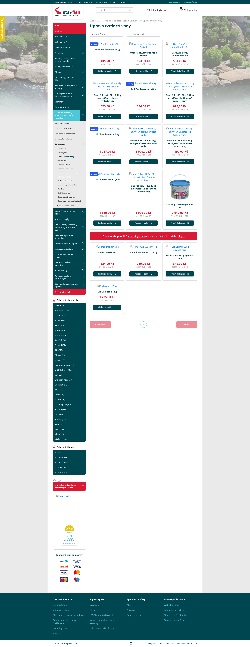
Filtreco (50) (60, 355)
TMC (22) (59, 414)
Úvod (92, 21)
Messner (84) (60, 335)
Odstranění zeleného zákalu (65, 133)
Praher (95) (60, 330)
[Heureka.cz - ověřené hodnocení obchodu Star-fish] (69, 535)
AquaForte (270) (62, 310)
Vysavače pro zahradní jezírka (65, 212)
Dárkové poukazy (62, 47)
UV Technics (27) (62, 384)
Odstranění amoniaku (65, 169)
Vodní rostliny (61, 270)
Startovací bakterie (62, 123)
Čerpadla (59, 53)
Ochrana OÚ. (191, 643)
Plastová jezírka (62, 107)
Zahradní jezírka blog (174, 610)
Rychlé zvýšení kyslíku (65, 181)
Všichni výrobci (61, 439)
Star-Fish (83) (60, 340)
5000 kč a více (61, 472)
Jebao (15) (59, 434)
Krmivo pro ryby (62, 219)
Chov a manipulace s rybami (64, 255)
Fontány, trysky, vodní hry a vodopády (65, 59)
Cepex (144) (60, 315)
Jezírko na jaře (61, 36)
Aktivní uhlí (62, 161)
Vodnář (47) (60, 360)
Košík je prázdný (189, 10)
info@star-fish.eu (190, 2)
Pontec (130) (60, 320)
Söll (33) (58, 375)
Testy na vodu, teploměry (64, 206)
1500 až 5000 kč (62, 467)
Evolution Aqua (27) (63, 379)
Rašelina (61, 189)
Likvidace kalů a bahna (63, 139)
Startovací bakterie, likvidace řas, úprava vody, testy (64, 115)
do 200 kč (59, 452)
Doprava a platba (101, 2)
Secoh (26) (59, 394)
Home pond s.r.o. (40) (64, 365)
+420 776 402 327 (174, 2)
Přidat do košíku (105, 71)
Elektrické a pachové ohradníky (64, 236)
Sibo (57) (59, 350)
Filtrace (58, 72)
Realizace (122, 2)
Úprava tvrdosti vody (66, 156)
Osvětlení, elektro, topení (66, 243)
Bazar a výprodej (62, 292)
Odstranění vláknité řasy (64, 128)
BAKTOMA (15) (61, 429)
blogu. (181, 236)
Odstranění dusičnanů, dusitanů (69, 173)
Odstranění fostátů (64, 165)
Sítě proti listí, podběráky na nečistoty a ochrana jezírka (66, 227)
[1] (130, 10)
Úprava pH (62, 148)
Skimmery (59, 101)
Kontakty (113, 2)
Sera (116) (59, 325)
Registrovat (162, 10)
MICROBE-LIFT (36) (63, 370)
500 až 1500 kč (61, 462)
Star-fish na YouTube (174, 620)
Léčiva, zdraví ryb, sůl (64, 249)
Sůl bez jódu (62, 152)
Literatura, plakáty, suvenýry (63, 263)
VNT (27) (58, 389)
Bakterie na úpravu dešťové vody (70, 201)
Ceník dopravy (60, 628)
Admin (161, 643)
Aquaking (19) (61, 419)
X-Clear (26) (60, 399)
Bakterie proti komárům (66, 197)
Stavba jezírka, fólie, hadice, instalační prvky (65, 95)
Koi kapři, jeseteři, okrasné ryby (63, 277)
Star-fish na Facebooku (175, 615)
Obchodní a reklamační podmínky (69, 615)
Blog (130, 2)
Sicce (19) (59, 424)
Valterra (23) (60, 409)
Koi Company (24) (63, 404)
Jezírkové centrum (59, 2)
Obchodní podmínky (80, 2)
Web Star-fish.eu (172, 605)
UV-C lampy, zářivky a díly (64, 78)
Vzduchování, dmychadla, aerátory (66, 86)
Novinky (58, 31)
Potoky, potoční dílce (64, 66)
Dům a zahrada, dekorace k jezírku (66, 285)
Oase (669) (59, 305)
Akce (57, 25)
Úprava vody (60, 144)
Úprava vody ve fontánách (67, 185)
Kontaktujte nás (136, 236)
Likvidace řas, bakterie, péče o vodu (112, 21)
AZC (154, 643)
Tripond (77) (60, 345)
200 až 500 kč (61, 457)
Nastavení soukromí (175, 643)
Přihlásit (150, 10)
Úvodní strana (60, 605)
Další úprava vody (64, 193)
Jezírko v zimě (61, 42)
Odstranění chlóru (64, 177)
